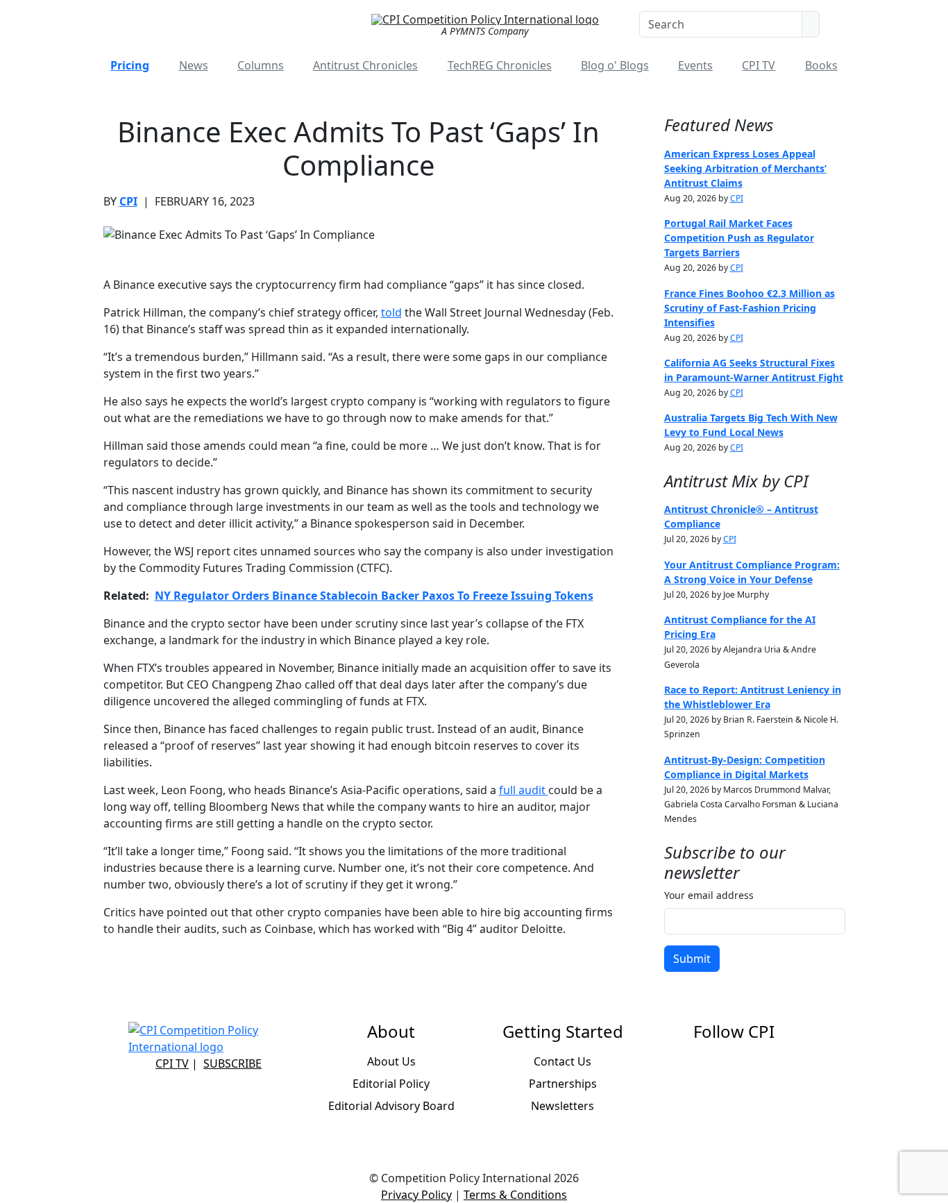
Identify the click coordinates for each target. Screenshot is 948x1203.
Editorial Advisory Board (391, 1105)
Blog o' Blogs (615, 65)
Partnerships (563, 1083)
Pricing (129, 65)
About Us (391, 1061)
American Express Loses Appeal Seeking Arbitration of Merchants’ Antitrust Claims (745, 168)
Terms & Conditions (515, 1194)
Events (695, 65)
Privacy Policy (416, 1194)
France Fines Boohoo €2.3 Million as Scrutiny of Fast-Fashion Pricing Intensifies (749, 308)
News (193, 65)
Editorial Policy (391, 1083)
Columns (260, 65)
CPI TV (758, 65)
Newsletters (562, 1105)
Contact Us (562, 1061)
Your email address (709, 895)
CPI (128, 201)
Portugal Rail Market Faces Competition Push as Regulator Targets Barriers (739, 238)
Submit (692, 958)
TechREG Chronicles (500, 65)
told (391, 312)
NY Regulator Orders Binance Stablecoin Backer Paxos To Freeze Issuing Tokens (374, 595)
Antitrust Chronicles (365, 65)
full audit (523, 790)
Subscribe (232, 1063)
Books (821, 65)
